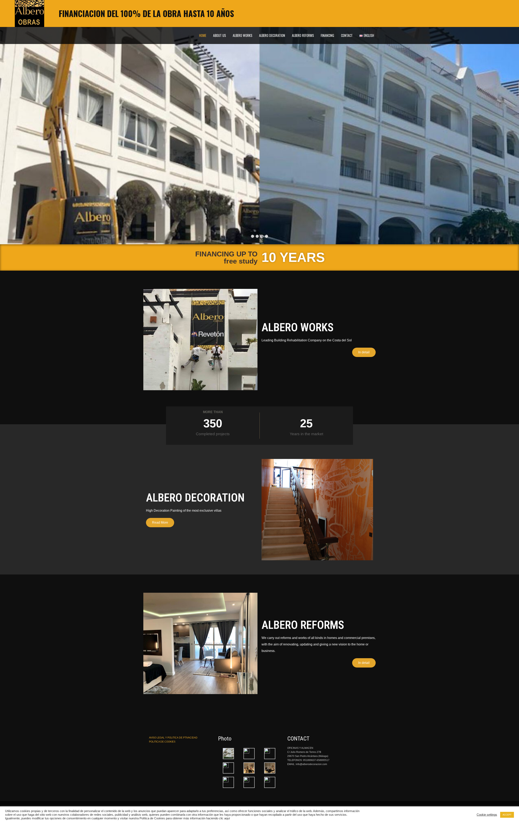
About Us (219, 35)
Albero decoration (272, 35)
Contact (347, 35)
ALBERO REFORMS (303, 35)
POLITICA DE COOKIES (162, 741)
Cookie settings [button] (487, 814)
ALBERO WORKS (242, 35)
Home (202, 35)
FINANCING (327, 35)
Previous (16, 122)
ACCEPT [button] (507, 814)
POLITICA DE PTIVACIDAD (173, 737)
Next (502, 122)
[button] (364, 352)
